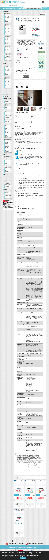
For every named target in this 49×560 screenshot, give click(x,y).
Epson (6, 128)
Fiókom (16, 545)
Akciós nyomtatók (7, 195)
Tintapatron (6, 105)
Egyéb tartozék (7, 184)
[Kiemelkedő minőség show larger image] (17, 162)
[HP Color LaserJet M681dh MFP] (22, 29)
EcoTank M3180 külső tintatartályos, (30, 481)
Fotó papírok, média (8, 166)
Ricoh (6, 135)
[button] (44, 109)
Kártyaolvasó (6, 183)
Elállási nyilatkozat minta (35, 547)
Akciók (24, 545)
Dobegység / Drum (7, 115)
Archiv (33, 545)
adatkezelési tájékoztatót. (33, 556)
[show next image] (44, 97)
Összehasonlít (20, 504)
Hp (5, 129)
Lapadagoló (6, 179)
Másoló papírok (7, 159)
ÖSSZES (7, 21)
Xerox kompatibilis (7, 124)
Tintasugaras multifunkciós (6, 78)
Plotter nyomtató (7, 46)
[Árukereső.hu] (6, 550)
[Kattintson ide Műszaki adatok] (27, 87)
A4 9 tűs (6, 38)
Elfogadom (23, 558)
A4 (5, 160)
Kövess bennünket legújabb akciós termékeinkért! (26, 541)
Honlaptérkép (28, 545)
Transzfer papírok (7, 167)
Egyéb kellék (6, 119)
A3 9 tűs (6, 39)
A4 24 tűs (7, 40)
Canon (6, 127)
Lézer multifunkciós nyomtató (7, 65)
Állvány (5, 180)
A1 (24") (6, 47)
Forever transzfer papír (7, 157)
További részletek (26, 76)
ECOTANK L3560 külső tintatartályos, (41, 481)
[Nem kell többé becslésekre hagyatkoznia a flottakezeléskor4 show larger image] (17, 157)
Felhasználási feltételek (26, 547)
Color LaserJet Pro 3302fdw (19, 481)
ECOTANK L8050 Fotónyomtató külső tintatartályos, (19, 510)
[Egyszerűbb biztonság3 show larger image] (16, 153)
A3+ (6, 20)
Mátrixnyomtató (7, 36)
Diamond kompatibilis (8, 139)
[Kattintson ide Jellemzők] (22, 87)
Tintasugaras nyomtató (6, 25)
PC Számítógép (7, 94)
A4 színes (7, 16)
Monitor (6, 92)
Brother (6, 125)
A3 (5, 162)
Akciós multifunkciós (8, 191)
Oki (6, 133)
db (42, 48)
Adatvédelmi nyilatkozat (17, 547)
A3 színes (7, 19)
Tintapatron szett (7, 110)
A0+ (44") (7, 50)
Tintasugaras (7, 56)
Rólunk (10, 547)
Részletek (41, 70)
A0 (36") (6, 49)
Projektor (6, 96)
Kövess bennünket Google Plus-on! (17, 543)
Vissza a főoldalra (43, 14)
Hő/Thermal (7, 57)
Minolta (6, 132)
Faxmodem (6, 181)
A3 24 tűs (7, 42)
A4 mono (7, 14)
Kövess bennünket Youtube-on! (35, 543)
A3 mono (7, 17)
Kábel (5, 177)
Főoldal (15, 14)
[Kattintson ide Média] (17, 87)
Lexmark (7, 131)
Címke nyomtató (7, 54)
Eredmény (45, 8)
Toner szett (6, 104)
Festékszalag (6, 111)
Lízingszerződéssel (41, 58)
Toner (5, 100)
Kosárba (42, 52)
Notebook (6, 90)
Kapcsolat (19, 545)
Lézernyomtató (7, 13)
